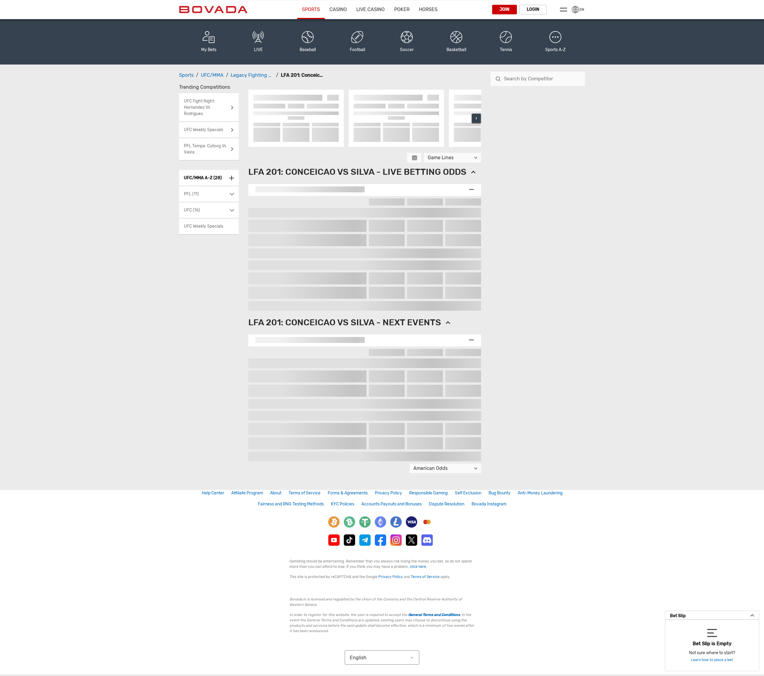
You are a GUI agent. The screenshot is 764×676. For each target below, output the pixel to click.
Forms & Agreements (348, 493)
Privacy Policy (388, 493)
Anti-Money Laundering (540, 493)
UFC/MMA (212, 75)
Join (504, 9)
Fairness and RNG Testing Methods (291, 504)
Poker (401, 9)
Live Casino (370, 9)
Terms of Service (305, 493)
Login (533, 9)
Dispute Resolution (446, 504)
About (275, 493)
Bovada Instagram (489, 504)
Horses (428, 9)
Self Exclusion (468, 493)
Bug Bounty (500, 493)
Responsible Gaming (428, 493)
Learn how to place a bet (712, 660)
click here (418, 567)
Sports (311, 9)
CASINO (338, 9)
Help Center (213, 493)
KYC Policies (342, 504)
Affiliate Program (247, 493)
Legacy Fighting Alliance (258, 75)
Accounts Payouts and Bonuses (391, 504)
